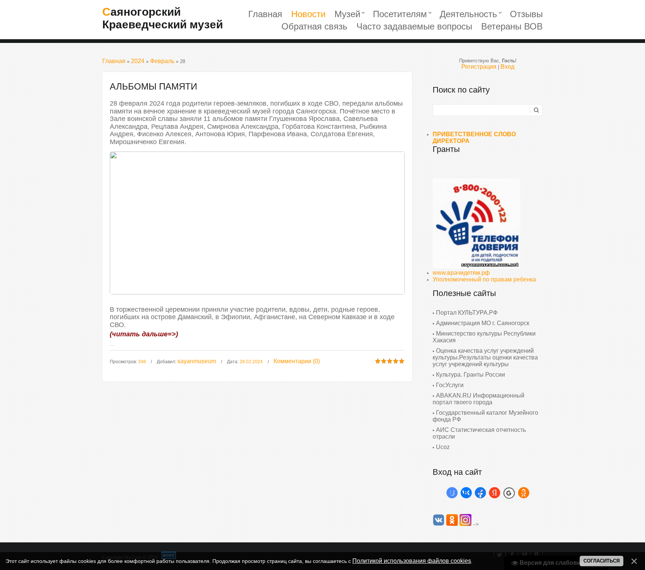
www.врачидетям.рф (461, 273)
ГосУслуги (450, 385)
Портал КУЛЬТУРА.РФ (467, 312)
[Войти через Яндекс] (494, 492)
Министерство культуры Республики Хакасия (484, 336)
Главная (113, 61)
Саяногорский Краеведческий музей (162, 18)
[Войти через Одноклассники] (523, 492)
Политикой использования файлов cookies (411, 561)
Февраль (162, 61)
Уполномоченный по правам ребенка (484, 279)
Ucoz (443, 447)
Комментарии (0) (297, 361)
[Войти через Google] (509, 492)
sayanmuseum (196, 361)
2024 (137, 61)
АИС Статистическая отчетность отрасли (479, 433)
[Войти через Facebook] (480, 492)
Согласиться (601, 561)
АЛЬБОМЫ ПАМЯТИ (153, 86)
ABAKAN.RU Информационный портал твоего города (478, 398)
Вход (507, 66)
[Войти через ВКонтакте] (466, 492)
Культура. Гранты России (470, 374)
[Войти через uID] (452, 492)
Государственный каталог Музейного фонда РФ (485, 416)
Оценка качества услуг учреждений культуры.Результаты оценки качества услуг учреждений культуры (485, 357)
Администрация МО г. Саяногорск (482, 323)
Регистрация (478, 66)
